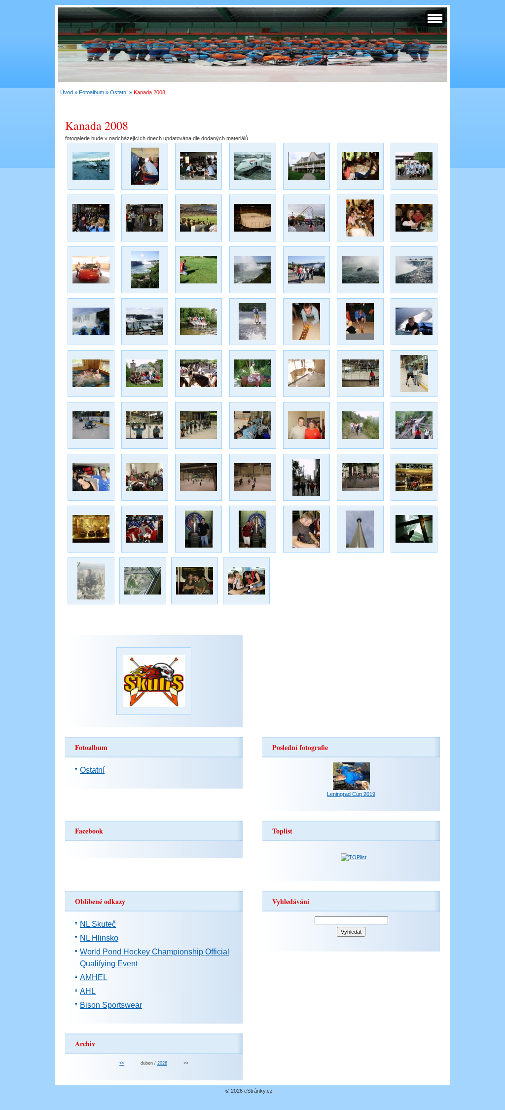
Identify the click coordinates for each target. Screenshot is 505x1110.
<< (121, 1063)
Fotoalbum (91, 92)
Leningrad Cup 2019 (351, 794)
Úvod (66, 92)
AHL (88, 991)
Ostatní (119, 92)
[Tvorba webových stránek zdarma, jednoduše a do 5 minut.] (276, 1091)
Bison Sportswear (111, 1005)
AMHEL (94, 977)
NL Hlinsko (99, 938)
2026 (162, 1063)
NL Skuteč (98, 924)
